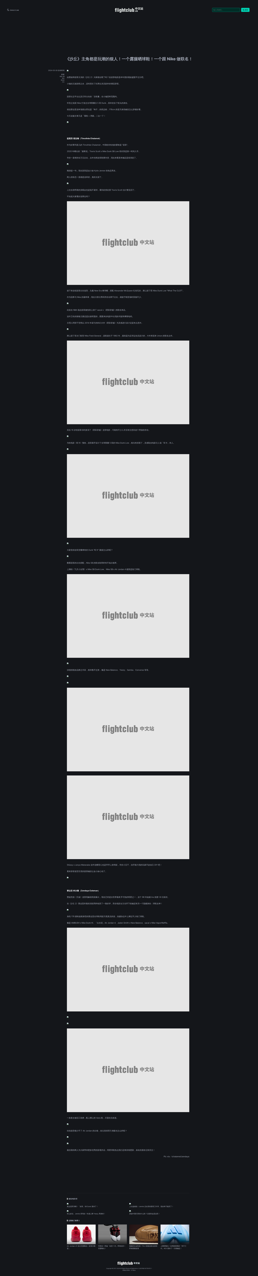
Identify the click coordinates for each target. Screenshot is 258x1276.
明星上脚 (62, 76)
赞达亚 (62, 80)
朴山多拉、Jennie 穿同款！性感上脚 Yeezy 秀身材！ (86, 1214)
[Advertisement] (129, 28)
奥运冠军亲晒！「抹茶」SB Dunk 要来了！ (82, 1206)
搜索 (246, 10)
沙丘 (63, 82)
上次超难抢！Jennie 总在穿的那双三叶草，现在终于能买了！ (151, 1206)
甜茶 (63, 78)
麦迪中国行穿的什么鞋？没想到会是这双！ (144, 1214)
